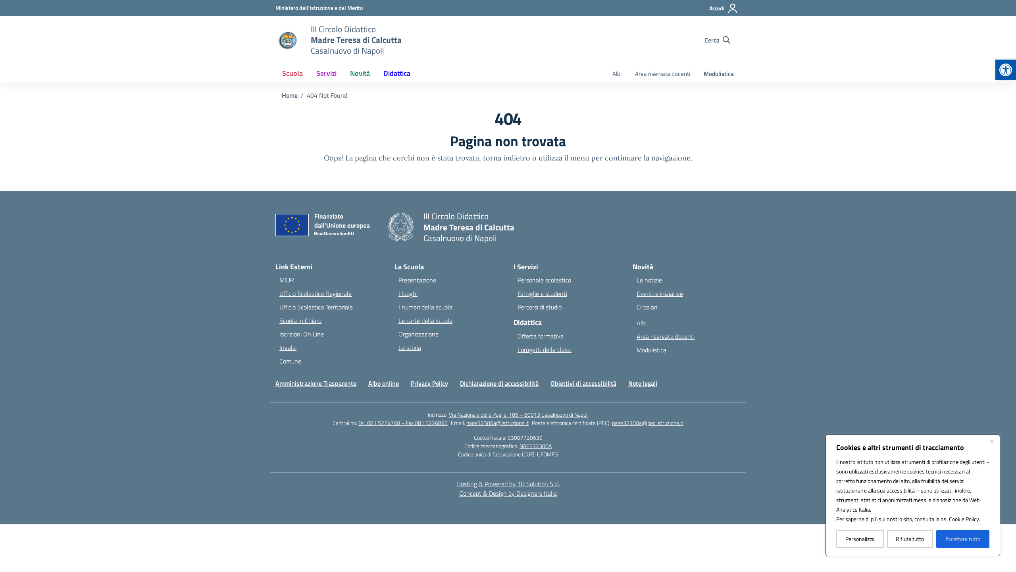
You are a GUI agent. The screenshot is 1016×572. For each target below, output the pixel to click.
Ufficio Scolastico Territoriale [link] (316, 307)
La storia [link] (409, 347)
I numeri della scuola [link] (425, 307)
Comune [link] (290, 361)
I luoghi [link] (408, 293)
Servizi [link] (326, 73)
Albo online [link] (383, 383)
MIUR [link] (286, 280)
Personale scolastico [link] (544, 280)
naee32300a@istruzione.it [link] (497, 423)
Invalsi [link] (287, 347)
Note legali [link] (642, 383)
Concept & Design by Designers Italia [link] (508, 493)
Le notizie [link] (649, 280)
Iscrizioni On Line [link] (301, 334)
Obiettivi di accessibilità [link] (583, 383)
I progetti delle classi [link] (545, 349)
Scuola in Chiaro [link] (300, 320)
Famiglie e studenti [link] (542, 293)
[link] (1005, 70)
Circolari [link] (647, 307)
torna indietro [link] (506, 157)
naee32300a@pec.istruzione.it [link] (647, 423)
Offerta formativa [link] (541, 336)
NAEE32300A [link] (536, 446)
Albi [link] (617, 73)
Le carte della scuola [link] (425, 320)
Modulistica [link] (719, 73)
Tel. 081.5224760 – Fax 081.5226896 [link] (403, 423)
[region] (913, 495)
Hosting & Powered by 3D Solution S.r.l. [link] (508, 484)
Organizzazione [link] (418, 334)
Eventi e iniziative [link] (660, 293)
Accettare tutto (962, 539)
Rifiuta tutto (910, 539)
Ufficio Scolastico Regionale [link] (315, 293)
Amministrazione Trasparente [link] (315, 383)
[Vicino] (992, 441)
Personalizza (860, 539)
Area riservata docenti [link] (662, 73)
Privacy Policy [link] (429, 383)
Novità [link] (360, 73)
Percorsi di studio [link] (540, 307)
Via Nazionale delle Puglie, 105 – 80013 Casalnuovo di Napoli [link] (519, 414)
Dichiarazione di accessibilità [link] (499, 383)
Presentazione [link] (417, 280)
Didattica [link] (396, 73)
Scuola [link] (292, 73)
